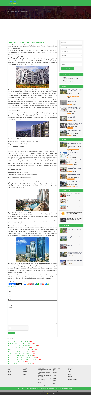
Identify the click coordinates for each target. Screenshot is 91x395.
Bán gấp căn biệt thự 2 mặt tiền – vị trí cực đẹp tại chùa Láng (74, 124)
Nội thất (69, 371)
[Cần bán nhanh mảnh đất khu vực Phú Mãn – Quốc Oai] (63, 102)
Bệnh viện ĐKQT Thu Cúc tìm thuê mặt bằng (74, 153)
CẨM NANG (52, 3)
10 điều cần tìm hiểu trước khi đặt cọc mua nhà (19, 347)
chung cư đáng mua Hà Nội (28, 281)
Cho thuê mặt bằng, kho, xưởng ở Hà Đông (74, 182)
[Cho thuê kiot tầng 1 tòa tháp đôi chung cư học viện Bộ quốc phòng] (63, 162)
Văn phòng (25, 371)
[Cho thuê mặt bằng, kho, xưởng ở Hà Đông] (63, 184)
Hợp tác (70, 388)
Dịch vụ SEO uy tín (22, 388)
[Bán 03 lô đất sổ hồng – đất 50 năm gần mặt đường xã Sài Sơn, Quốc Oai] (63, 91)
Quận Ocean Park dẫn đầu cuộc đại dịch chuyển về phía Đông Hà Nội (74, 253)
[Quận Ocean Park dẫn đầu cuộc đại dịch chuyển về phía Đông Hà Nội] (63, 254)
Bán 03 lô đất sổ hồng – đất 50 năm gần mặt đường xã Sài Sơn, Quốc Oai (74, 91)
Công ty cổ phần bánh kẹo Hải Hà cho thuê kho (74, 175)
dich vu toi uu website (49, 388)
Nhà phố (9, 374)
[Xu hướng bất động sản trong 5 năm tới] (63, 238)
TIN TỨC (57, 3)
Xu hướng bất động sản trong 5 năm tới (73, 237)
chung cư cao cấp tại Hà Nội (17, 281)
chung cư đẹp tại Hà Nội (38, 281)
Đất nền (9, 372)
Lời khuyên (70, 376)
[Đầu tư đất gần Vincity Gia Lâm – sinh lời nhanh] (63, 133)
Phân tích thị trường (71, 377)
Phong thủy (70, 372)
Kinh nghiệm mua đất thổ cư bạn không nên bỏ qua (20, 351)
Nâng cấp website (31, 388)
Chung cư (9, 371)
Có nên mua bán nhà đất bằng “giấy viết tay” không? (20, 355)
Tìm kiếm (67, 68)
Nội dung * (10, 305)
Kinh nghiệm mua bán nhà (22, 13)
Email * (9, 294)
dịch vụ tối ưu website (40, 388)
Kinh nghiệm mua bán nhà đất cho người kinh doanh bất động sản (23, 359)
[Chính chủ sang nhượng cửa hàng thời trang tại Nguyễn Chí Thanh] (63, 169)
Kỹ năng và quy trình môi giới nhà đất (74, 261)
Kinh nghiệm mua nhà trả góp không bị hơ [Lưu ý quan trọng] (22, 345)
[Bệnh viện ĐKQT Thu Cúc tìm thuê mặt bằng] (63, 155)
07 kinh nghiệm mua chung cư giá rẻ (16, 361)
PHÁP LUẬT (69, 3)
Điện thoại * (10, 299)
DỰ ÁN (46, 3)
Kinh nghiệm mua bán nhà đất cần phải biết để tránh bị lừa (21, 357)
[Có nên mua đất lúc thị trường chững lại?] (63, 246)
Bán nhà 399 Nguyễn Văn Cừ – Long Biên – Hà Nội (73, 117)
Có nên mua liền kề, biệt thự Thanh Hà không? (19, 341)
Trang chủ (23, 3)
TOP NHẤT (63, 3)
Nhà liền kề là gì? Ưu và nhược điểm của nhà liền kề (20, 343)
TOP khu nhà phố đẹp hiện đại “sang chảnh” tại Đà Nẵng (21, 349)
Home (9, 13)
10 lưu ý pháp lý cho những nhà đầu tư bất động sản (20, 353)
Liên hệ (74, 3)
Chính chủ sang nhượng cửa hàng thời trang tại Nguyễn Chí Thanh (74, 168)
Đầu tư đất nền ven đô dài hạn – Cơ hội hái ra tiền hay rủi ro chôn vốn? (74, 229)
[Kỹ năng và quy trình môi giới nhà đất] (63, 262)
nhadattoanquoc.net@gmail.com (69, 81)
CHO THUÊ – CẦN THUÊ (38, 3)
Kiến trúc (69, 374)
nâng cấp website (43, 393)
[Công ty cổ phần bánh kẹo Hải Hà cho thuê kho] (63, 176)
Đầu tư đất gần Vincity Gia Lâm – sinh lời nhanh (74, 131)
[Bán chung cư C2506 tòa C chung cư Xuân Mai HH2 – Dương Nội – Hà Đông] (63, 109)
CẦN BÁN (30, 3)
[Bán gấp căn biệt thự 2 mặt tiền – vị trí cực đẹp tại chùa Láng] (63, 125)
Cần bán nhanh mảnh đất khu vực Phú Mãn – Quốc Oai (74, 101)
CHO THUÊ (55, 369)
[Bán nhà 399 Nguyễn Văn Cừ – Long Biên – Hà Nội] (63, 118)
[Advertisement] (45, 29)
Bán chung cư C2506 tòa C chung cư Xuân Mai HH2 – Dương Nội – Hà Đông (74, 109)
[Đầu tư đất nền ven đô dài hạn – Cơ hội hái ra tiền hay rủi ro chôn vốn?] (63, 230)
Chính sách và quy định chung (61, 388)
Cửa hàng (24, 372)
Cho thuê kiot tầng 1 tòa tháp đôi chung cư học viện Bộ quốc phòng (74, 160)
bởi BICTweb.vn (55, 393)
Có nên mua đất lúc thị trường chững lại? (73, 245)
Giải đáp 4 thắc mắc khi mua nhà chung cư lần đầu (20, 363)
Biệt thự (9, 369)
